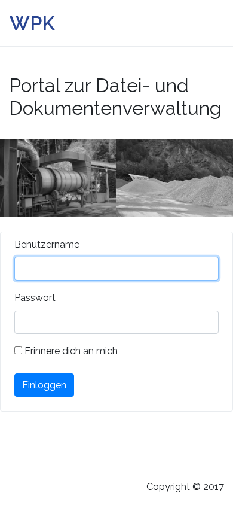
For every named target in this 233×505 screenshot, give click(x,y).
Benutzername (46, 244)
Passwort (35, 297)
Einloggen (44, 385)
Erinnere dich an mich (70, 351)
